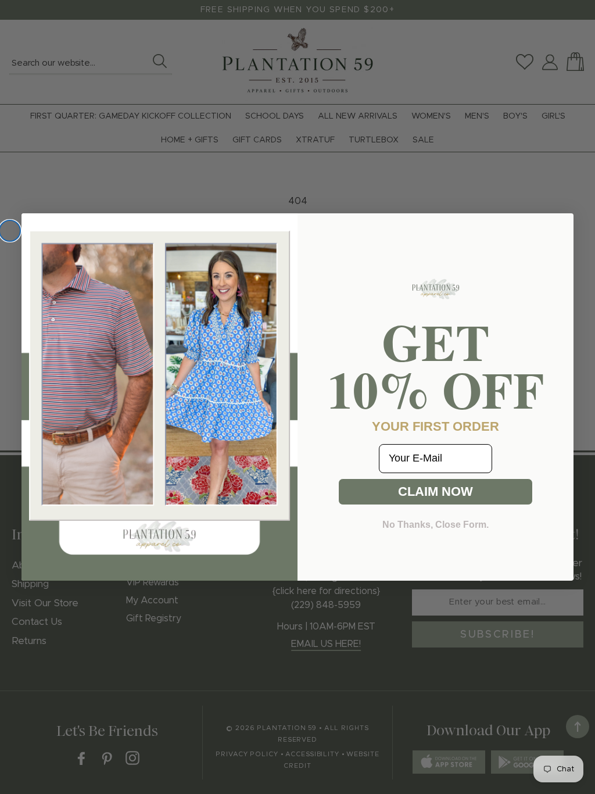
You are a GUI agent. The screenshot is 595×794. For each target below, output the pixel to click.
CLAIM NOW (435, 491)
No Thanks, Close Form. (435, 525)
